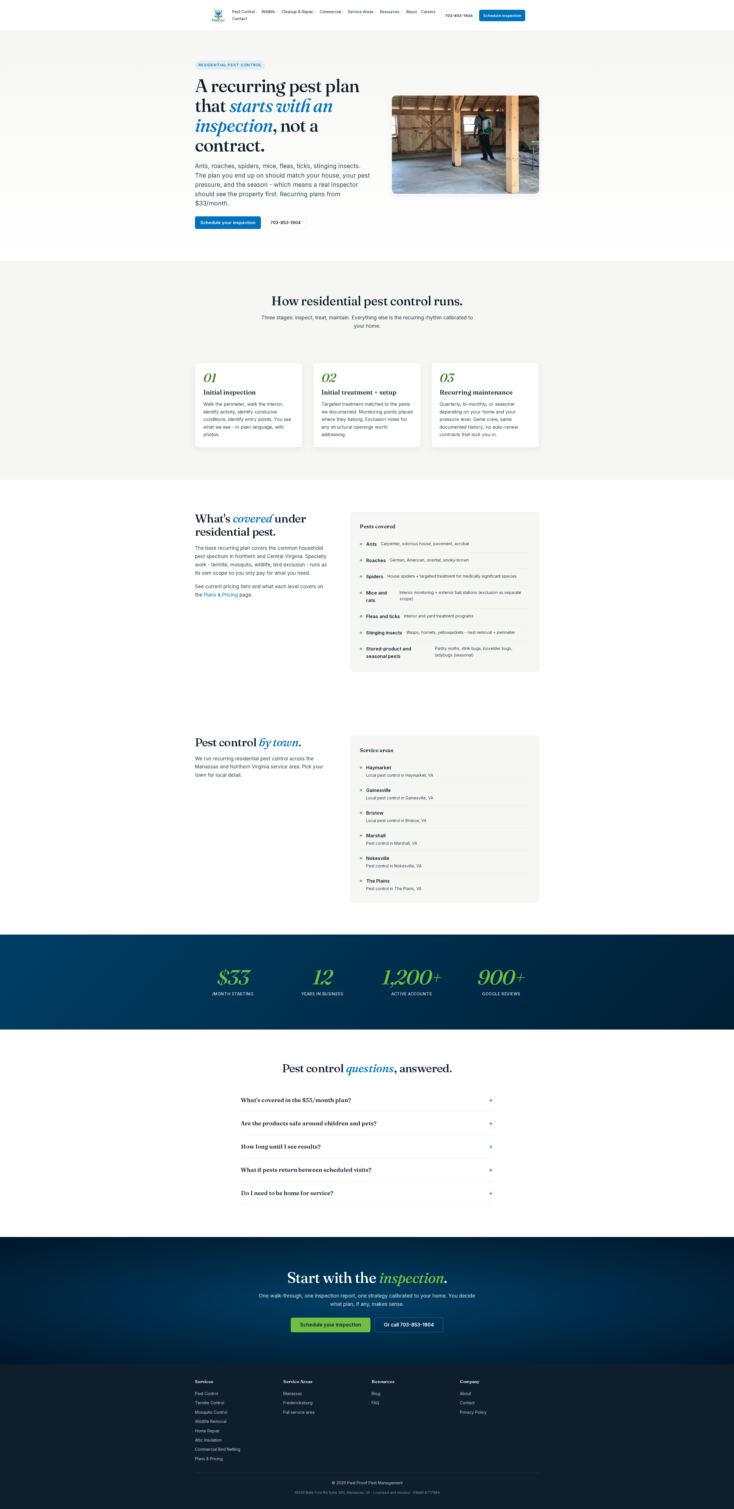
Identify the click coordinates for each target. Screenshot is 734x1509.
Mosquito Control (211, 1412)
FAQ (375, 1402)
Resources (391, 11)
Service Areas (362, 11)
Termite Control (209, 1402)
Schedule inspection (502, 15)
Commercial (332, 11)
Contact (239, 18)
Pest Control (244, 11)
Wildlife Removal (211, 1421)
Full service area (299, 1412)
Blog (376, 1393)
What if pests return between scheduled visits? (306, 1169)
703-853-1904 (459, 15)
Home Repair (207, 1430)
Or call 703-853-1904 (409, 1325)
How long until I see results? (281, 1146)
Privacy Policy (473, 1412)
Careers (428, 11)
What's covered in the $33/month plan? (296, 1100)
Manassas (292, 1393)
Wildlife (269, 11)
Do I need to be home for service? (287, 1193)
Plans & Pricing (221, 595)
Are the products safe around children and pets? (308, 1123)
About (411, 11)
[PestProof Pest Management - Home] (218, 15)
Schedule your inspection (227, 222)
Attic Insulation (208, 1440)
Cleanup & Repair (299, 11)
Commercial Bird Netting (217, 1449)
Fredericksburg (298, 1402)
